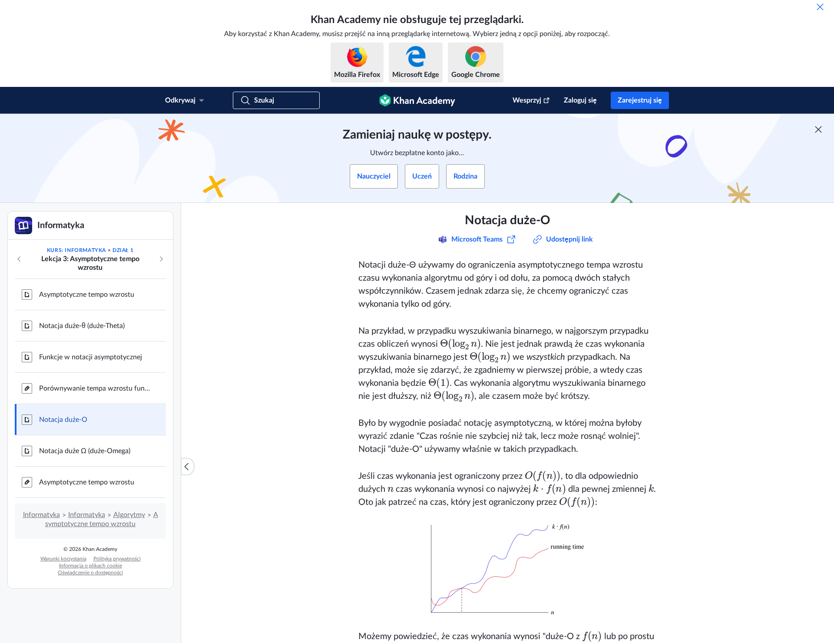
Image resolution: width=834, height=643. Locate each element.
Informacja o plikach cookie (90, 565)
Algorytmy (129, 514)
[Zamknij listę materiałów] (188, 466)
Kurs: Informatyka (76, 250)
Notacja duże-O (63, 419)
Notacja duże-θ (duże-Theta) (82, 325)
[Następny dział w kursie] (161, 259)
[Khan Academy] (417, 100)
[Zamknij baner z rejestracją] (818, 129)
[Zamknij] (820, 7)
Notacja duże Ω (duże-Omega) (84, 450)
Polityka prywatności (117, 558)
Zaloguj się (580, 100)
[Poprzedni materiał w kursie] (19, 259)
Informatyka (41, 514)
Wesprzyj (527, 100)
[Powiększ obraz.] (508, 569)
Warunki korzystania (63, 558)
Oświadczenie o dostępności (90, 572)
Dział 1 (123, 250)
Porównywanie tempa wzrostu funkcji (95, 388)
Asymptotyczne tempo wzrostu (86, 294)
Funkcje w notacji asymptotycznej (90, 357)
